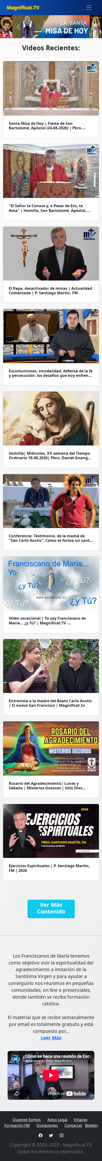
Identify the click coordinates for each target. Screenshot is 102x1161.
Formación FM (17, 1125)
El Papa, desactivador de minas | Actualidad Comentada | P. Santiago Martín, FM (50, 290)
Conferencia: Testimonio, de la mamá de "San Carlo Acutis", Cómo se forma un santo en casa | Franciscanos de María (50, 540)
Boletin (91, 1125)
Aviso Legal (57, 1119)
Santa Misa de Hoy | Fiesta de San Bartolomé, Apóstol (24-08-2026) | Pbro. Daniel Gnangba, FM (45, 128)
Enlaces (81, 1119)
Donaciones (47, 1125)
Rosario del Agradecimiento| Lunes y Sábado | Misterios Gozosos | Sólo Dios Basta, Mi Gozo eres (45, 788)
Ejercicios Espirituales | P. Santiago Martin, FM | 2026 (49, 868)
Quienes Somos (27, 1119)
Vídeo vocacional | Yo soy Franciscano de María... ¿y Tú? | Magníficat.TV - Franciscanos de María (47, 623)
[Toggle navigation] (89, 7)
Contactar (73, 1125)
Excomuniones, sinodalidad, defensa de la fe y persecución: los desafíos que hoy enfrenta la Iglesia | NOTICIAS (51, 375)
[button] (18, 26)
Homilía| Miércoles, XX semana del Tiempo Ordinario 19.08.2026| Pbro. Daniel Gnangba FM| (51, 458)
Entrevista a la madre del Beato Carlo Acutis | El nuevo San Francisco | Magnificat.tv (50, 703)
